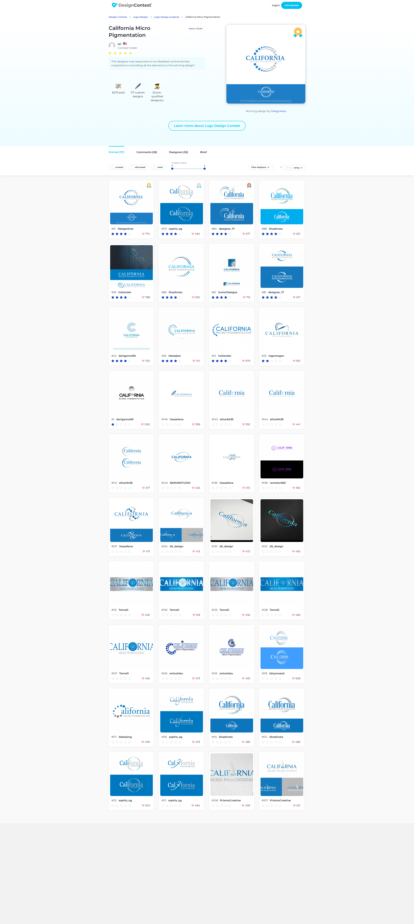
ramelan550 (278, 483)
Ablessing (125, 737)
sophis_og (175, 229)
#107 (265, 800)
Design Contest (118, 17)
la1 (119, 44)
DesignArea (278, 111)
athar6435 (226, 419)
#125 (215, 673)
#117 (114, 736)
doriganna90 (127, 356)
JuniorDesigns (227, 292)
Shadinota (276, 229)
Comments (146, 152)
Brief (203, 152)
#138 (265, 482)
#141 (114, 482)
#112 (114, 800)
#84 (215, 228)
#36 (164, 355)
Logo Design (140, 17)
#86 (164, 292)
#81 (264, 292)
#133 (215, 546)
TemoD (123, 610)
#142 (265, 419)
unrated (119, 167)
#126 (165, 673)
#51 (113, 228)
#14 (214, 355)
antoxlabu (176, 673)
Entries (116, 152)
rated (160, 167)
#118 (265, 673)
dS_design (176, 546)
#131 (114, 609)
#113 (164, 228)
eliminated (140, 167)
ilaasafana (177, 419)
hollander (124, 292)
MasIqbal (175, 356)
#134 (165, 546)
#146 (165, 419)
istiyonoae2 (276, 673)
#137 (114, 546)
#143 (215, 419)
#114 (265, 736)
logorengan (276, 356)
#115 (215, 736)
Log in (276, 5)
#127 (114, 673)
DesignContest (132, 5)
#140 (165, 482)
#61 (214, 292)
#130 (165, 609)
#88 (264, 228)
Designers (178, 152)
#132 (265, 546)
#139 (215, 482)
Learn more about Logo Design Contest (207, 126)
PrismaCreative (230, 800)
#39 (114, 292)
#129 (215, 609)
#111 (164, 800)
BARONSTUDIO (180, 483)
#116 (165, 736)
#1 (113, 419)
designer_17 (227, 229)
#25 (264, 355)
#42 (114, 355)
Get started (292, 5)
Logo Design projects (166, 17)
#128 (265, 609)
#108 (215, 800)
